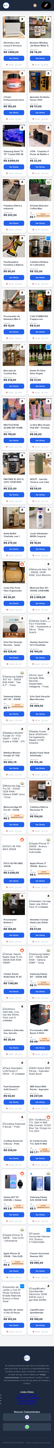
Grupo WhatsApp (27, 1400)
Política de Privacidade (27, 1397)
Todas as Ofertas (27, 1394)
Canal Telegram (27, 1403)
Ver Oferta (13, 58)
